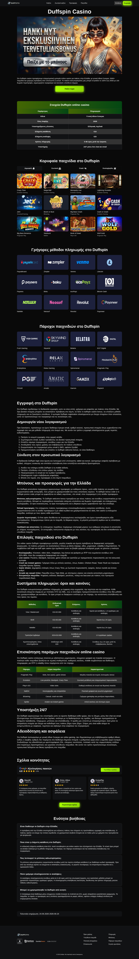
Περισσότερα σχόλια (69, 805)
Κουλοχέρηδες (108, 168)
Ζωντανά (54, 168)
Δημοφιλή (28, 168)
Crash (81, 168)
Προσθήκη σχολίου (110, 770)
